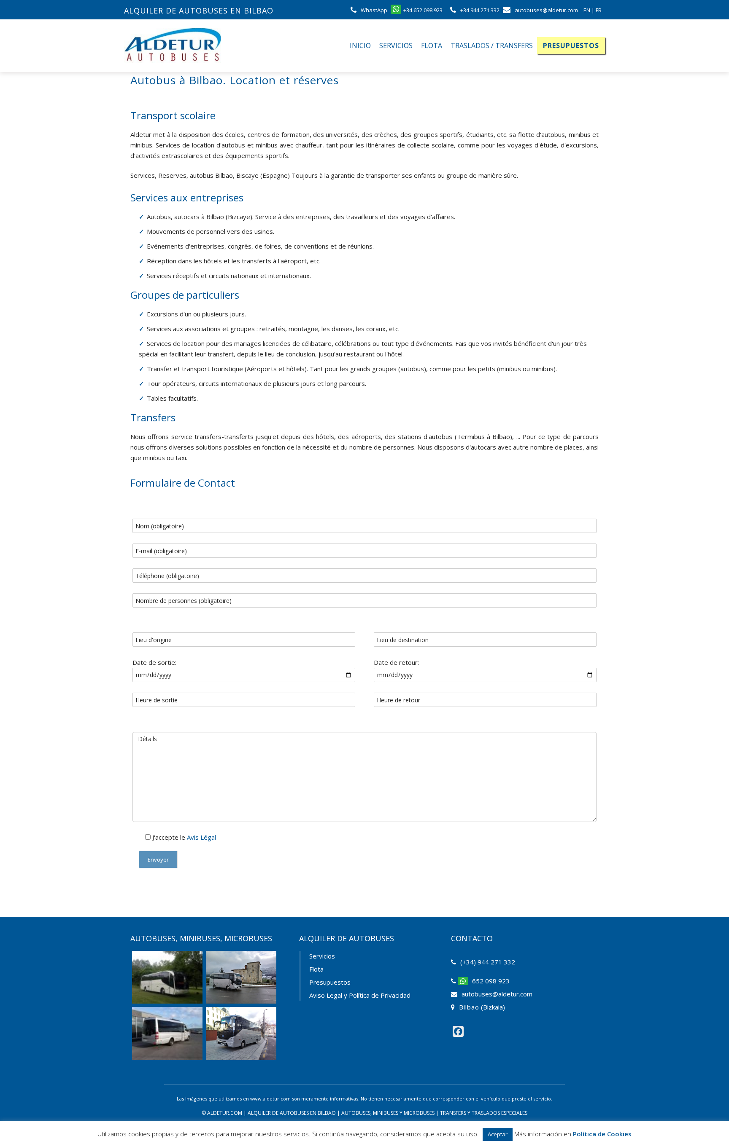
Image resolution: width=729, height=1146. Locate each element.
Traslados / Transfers (492, 45)
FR (599, 10)
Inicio (360, 45)
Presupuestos (571, 45)
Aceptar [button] (498, 1134)
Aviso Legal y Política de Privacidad (359, 995)
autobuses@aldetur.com (497, 994)
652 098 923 (491, 981)
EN (586, 10)
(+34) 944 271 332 (487, 962)
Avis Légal (201, 837)
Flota (431, 45)
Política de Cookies (602, 1134)
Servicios (396, 45)
